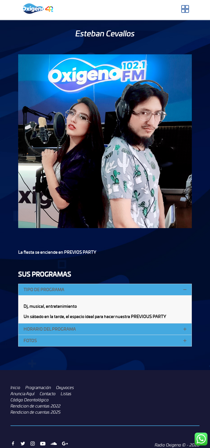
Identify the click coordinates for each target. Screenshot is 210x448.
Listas (66, 393)
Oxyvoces (65, 387)
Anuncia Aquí (22, 393)
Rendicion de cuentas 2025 (35, 412)
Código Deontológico (29, 400)
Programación (38, 387)
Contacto (48, 393)
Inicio (15, 387)
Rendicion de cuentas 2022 (35, 406)
